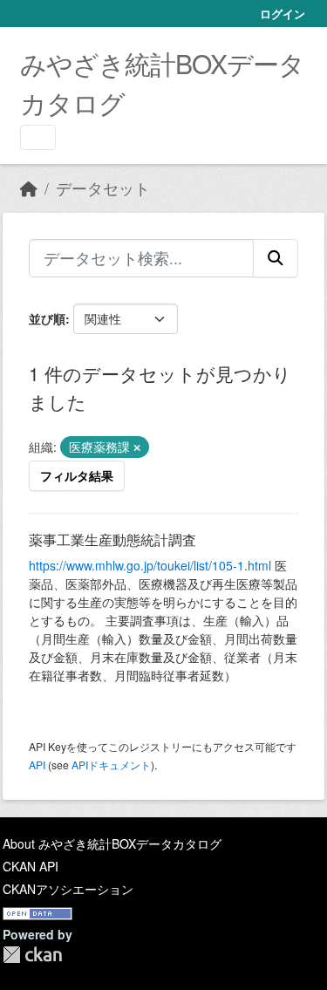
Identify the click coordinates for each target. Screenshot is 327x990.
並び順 (47, 318)
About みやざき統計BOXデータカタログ (112, 843)
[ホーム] (28, 188)
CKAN (32, 955)
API (37, 764)
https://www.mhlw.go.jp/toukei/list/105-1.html (150, 565)
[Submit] (275, 258)
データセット (103, 188)
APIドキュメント (111, 764)
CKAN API (30, 866)
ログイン (282, 13)
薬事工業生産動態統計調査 (112, 539)
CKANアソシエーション (68, 889)
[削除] (136, 447)
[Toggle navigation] (38, 137)
